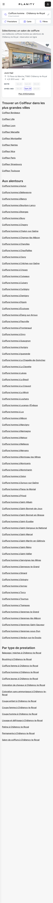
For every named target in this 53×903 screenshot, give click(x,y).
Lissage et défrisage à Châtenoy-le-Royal (22, 720)
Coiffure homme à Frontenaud (17, 328)
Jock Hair (8, 73)
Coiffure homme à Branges (15, 211)
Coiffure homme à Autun (14, 186)
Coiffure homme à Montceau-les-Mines (21, 457)
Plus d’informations (27, 94)
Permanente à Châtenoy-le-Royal (18, 733)
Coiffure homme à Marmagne (16, 431)
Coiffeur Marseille (10, 132)
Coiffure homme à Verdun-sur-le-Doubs (21, 637)
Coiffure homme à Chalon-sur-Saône (20, 231)
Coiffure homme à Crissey (15, 270)
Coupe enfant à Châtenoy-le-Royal (19, 701)
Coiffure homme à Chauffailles (17, 250)
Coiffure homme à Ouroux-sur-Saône (20, 482)
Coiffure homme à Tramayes (16, 605)
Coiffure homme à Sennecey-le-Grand (20, 566)
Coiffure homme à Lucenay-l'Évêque (20, 405)
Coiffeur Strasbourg (12, 164)
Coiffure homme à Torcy (14, 592)
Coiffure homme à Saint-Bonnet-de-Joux (22, 508)
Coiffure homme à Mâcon (14, 418)
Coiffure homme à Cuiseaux (15, 276)
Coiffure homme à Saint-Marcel (17, 534)
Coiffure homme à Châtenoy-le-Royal (20, 672)
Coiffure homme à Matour (14, 437)
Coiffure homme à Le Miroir (15, 392)
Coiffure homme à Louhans (15, 399)
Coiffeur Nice (8, 151)
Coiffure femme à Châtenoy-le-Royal (20, 665)
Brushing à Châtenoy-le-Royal (17, 659)
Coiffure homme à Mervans (15, 450)
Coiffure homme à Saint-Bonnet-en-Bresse (23, 515)
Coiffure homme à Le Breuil (15, 379)
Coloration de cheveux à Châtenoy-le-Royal (23, 685)
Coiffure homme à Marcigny (15, 424)
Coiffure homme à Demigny (15, 295)
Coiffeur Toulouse (11, 170)
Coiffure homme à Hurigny (15, 347)
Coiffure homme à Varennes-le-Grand (20, 611)
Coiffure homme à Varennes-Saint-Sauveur (23, 624)
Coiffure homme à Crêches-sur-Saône (20, 263)
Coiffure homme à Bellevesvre (16, 192)
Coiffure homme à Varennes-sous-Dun (21, 631)
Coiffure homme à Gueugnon (16, 340)
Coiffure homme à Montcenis (16, 463)
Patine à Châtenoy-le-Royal (15, 727)
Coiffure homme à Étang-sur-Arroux (20, 315)
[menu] (3, 4)
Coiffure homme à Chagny (15, 224)
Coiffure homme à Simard (14, 573)
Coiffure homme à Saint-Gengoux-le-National (24, 528)
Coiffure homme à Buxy (13, 218)
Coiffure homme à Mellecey (15, 444)
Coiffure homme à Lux (13, 411)
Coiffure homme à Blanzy (14, 199)
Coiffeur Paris (9, 158)
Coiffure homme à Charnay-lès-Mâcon (21, 237)
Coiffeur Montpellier (12, 138)
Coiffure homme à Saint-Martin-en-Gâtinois (23, 541)
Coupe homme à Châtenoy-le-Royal (19, 714)
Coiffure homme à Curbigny (15, 289)
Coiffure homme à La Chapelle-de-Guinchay (23, 360)
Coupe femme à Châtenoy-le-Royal (19, 707)
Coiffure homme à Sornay (14, 586)
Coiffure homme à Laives (14, 373)
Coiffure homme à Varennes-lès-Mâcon (21, 618)
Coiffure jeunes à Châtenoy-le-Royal (20, 678)
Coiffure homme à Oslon (14, 476)
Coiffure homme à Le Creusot (16, 386)
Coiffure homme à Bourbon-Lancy (19, 205)
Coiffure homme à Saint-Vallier (17, 553)
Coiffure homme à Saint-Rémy (17, 547)
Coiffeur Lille (8, 119)
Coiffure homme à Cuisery (15, 282)
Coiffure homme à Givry (13, 334)
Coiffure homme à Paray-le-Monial (19, 489)
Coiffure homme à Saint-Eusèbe (17, 521)
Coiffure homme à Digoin (14, 302)
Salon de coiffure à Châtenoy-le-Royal (20, 739)
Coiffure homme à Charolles (16, 244)
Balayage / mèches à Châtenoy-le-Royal (21, 653)
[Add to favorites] (47, 45)
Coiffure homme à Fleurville (15, 321)
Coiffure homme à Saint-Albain (17, 502)
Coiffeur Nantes (10, 145)
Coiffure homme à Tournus (15, 599)
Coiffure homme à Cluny (14, 257)
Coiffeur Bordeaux (11, 112)
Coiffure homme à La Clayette (16, 366)
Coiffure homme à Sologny (15, 579)
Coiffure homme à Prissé (14, 495)
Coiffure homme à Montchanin (17, 470)
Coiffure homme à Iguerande (16, 353)
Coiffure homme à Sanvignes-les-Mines (21, 560)
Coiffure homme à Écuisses (15, 308)
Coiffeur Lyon (8, 125)
